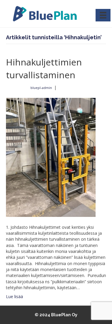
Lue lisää (14, 296)
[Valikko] (103, 15)
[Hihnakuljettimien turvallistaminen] (51, 157)
